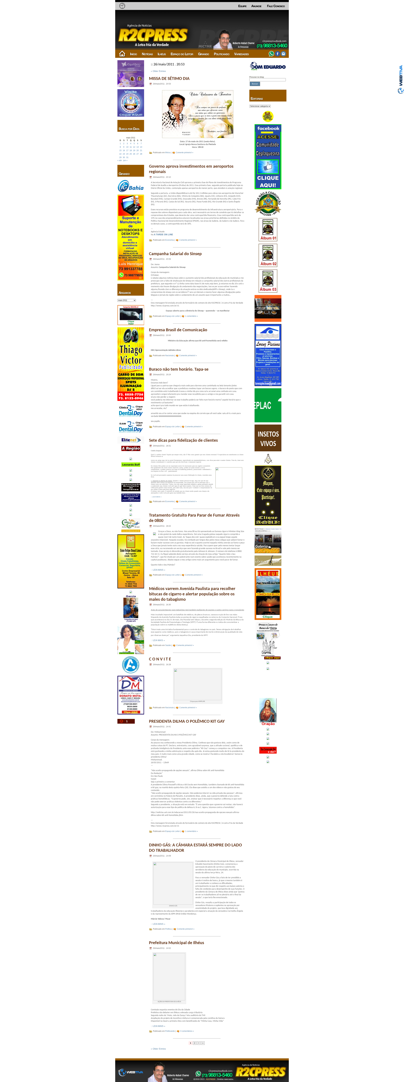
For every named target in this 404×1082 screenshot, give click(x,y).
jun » (125, 160)
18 (131, 150)
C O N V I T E (160, 659)
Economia (169, 240)
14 (141, 147)
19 (134, 150)
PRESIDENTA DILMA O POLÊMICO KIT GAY (187, 721)
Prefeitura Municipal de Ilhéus (176, 943)
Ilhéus (167, 152)
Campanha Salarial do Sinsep (175, 254)
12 (134, 147)
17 (127, 150)
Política (168, 929)
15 (120, 150)
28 (141, 154)
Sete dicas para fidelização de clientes (183, 440)
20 (138, 150)
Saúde (168, 645)
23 (124, 154)
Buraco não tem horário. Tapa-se (178, 369)
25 (131, 154)
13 (138, 147)
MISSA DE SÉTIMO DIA (169, 79)
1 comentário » (191, 316)
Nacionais (169, 355)
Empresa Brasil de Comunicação (178, 330)
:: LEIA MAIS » (156, 497)
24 (127, 154)
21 (141, 150)
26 (134, 154)
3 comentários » (187, 1031)
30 (124, 157)
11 (131, 147)
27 (138, 154)
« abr (119, 160)
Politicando (170, 1031)
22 (120, 154)
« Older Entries (158, 71)
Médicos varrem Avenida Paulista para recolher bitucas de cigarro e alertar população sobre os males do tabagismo (192, 594)
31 (127, 157)
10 (127, 147)
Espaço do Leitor (172, 316)
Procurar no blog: (256, 77)
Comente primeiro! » (184, 152)
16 (124, 150)
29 (120, 157)
